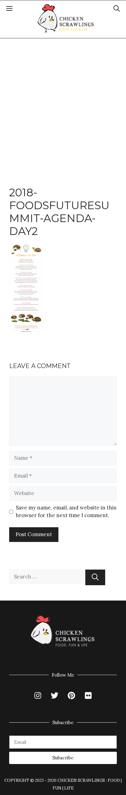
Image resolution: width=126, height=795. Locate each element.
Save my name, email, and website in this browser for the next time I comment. (66, 511)
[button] (116, 9)
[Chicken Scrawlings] (66, 18)
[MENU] (9, 9)
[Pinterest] (71, 695)
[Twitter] (54, 695)
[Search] (95, 577)
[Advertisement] (63, 104)
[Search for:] (47, 577)
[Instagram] (38, 695)
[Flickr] (88, 695)
